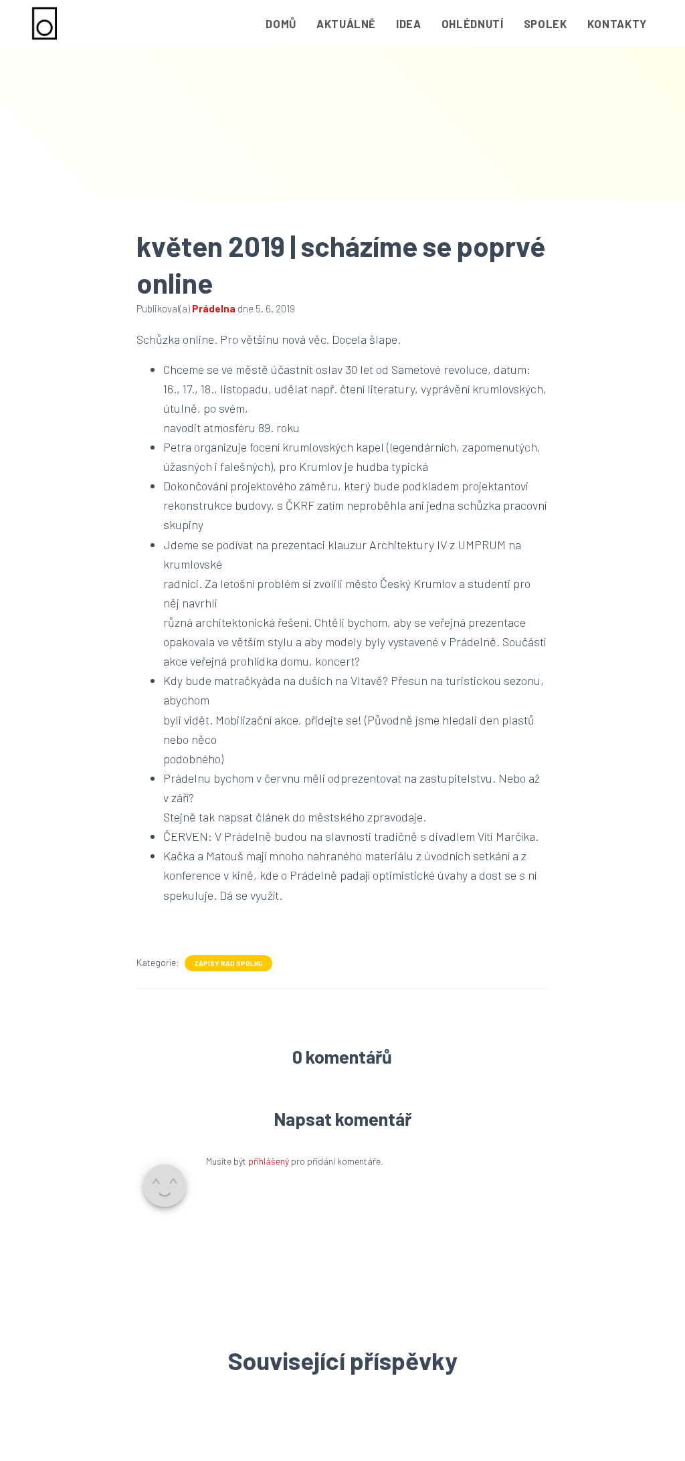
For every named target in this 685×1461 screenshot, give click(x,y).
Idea (408, 23)
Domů (281, 23)
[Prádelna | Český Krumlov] (45, 23)
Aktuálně (346, 23)
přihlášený (268, 1161)
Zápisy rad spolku (228, 963)
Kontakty (617, 23)
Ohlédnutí (473, 23)
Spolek (545, 23)
